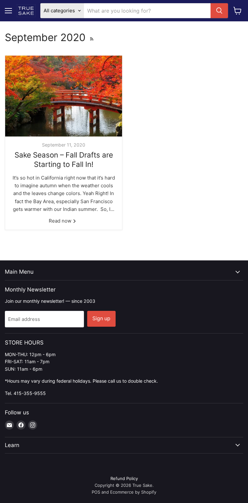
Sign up (101, 318)
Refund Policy (124, 478)
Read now (61, 221)
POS (96, 492)
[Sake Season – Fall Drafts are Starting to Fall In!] (63, 96)
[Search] (219, 10)
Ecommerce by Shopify (133, 492)
